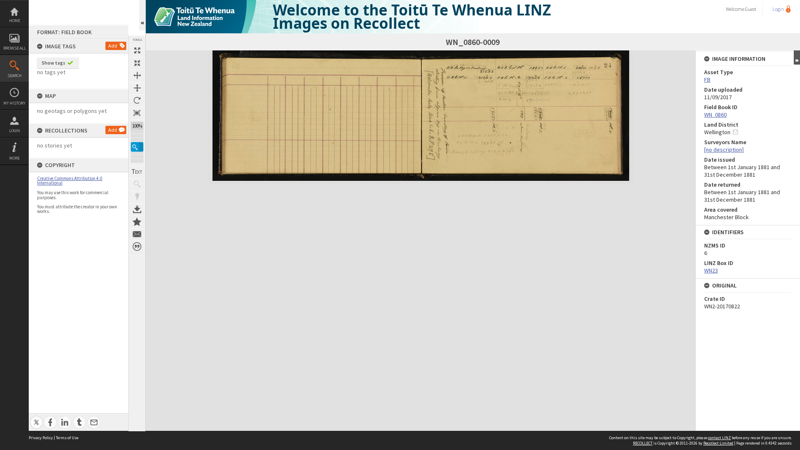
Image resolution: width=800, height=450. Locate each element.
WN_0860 (715, 114)
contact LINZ (719, 437)
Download (137, 209)
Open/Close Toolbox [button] (142, 15)
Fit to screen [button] (137, 63)
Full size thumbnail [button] (137, 50)
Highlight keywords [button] (137, 196)
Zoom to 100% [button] (137, 113)
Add (112, 45)
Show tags (53, 63)
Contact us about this (137, 234)
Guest (750, 9)
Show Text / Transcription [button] (137, 171)
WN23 (711, 270)
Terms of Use (67, 437)
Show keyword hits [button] (137, 184)
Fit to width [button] (137, 75)
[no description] (724, 149)
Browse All (14, 48)
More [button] (14, 158)
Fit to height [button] (137, 88)
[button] (137, 147)
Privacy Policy (41, 437)
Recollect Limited (718, 443)
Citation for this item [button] (137, 246)
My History (14, 103)
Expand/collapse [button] (797, 57)
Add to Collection (137, 221)
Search (15, 75)
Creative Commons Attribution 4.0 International (69, 180)
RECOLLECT (642, 443)
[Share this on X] (36, 417)
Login (14, 130)
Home (14, 20)
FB (707, 79)
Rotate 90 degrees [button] (137, 100)
